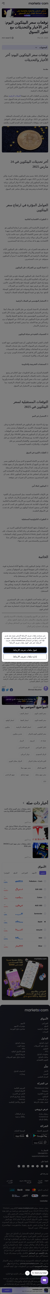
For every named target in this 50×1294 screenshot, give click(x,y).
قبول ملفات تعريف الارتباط (25, 650)
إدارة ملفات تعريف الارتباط (25, 656)
